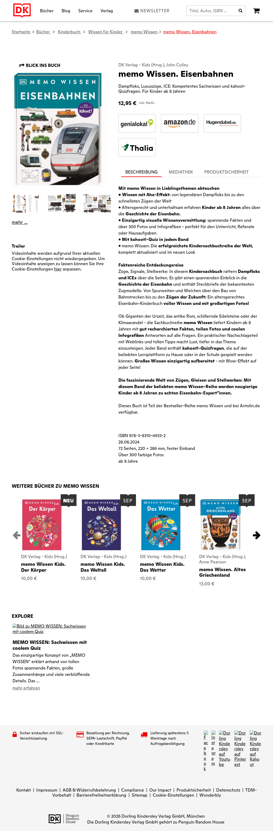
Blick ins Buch (42, 65)
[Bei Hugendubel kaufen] (222, 123)
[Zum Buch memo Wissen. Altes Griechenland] (220, 524)
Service (85, 10)
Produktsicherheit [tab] (226, 172)
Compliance (132, 790)
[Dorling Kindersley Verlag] (22, 10)
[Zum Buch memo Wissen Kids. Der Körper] (42, 524)
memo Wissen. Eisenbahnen (189, 32)
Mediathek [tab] (181, 172)
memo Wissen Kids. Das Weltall (103, 567)
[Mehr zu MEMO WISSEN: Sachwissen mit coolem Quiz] (51, 628)
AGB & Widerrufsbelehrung (89, 790)
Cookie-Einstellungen (173, 795)
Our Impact (160, 790)
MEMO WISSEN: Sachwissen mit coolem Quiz (50, 645)
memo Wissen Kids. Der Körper (43, 567)
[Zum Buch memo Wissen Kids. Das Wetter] (161, 524)
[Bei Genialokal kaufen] (137, 123)
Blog (66, 10)
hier (58, 269)
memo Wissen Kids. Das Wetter (162, 567)
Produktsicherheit (193, 790)
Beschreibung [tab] (141, 172)
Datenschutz (228, 790)
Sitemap (139, 795)
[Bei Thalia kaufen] (137, 147)
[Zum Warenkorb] (256, 10)
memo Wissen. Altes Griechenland (222, 572)
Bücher (47, 10)
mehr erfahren (26, 688)
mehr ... (19, 222)
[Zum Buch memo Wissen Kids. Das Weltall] (101, 524)
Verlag (107, 10)
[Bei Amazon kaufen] (179, 123)
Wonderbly (210, 795)
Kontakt (23, 790)
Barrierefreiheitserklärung (101, 795)
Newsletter (155, 11)
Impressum (46, 790)
